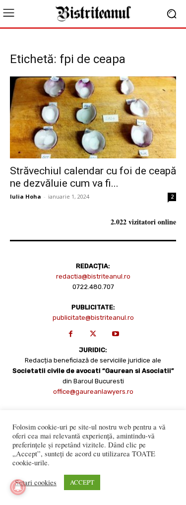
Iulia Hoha (25, 196)
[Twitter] (93, 334)
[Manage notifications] (18, 487)
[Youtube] (115, 334)
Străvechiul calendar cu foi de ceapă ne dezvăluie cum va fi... (93, 177)
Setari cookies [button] (36, 482)
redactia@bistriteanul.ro (93, 276)
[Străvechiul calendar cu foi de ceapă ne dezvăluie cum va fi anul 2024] (93, 117)
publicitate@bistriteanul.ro (93, 317)
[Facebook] (70, 334)
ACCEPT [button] (82, 482)
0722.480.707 (93, 286)
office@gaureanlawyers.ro (93, 391)
